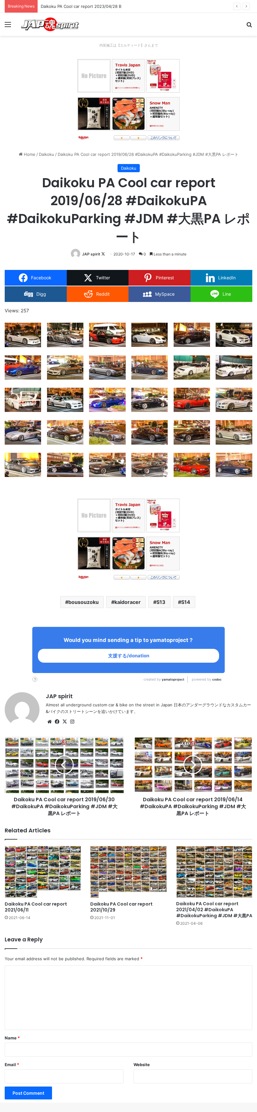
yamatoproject (173, 679)
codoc (217, 679)
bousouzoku (83, 602)
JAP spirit (91, 254)
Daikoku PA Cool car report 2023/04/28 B (81, 6)
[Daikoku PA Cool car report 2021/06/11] (43, 872)
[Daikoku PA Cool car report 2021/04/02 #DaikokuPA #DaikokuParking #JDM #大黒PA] (214, 872)
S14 (185, 602)
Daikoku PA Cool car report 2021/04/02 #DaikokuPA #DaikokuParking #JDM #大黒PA (214, 910)
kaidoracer (127, 602)
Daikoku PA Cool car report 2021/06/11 (36, 907)
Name (12, 1037)
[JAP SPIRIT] (50, 24)
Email (12, 1064)
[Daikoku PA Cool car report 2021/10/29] (128, 872)
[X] (64, 722)
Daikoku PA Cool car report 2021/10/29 (121, 907)
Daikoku (46, 154)
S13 (160, 602)
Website (142, 1064)
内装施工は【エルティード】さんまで (128, 45)
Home (29, 154)
